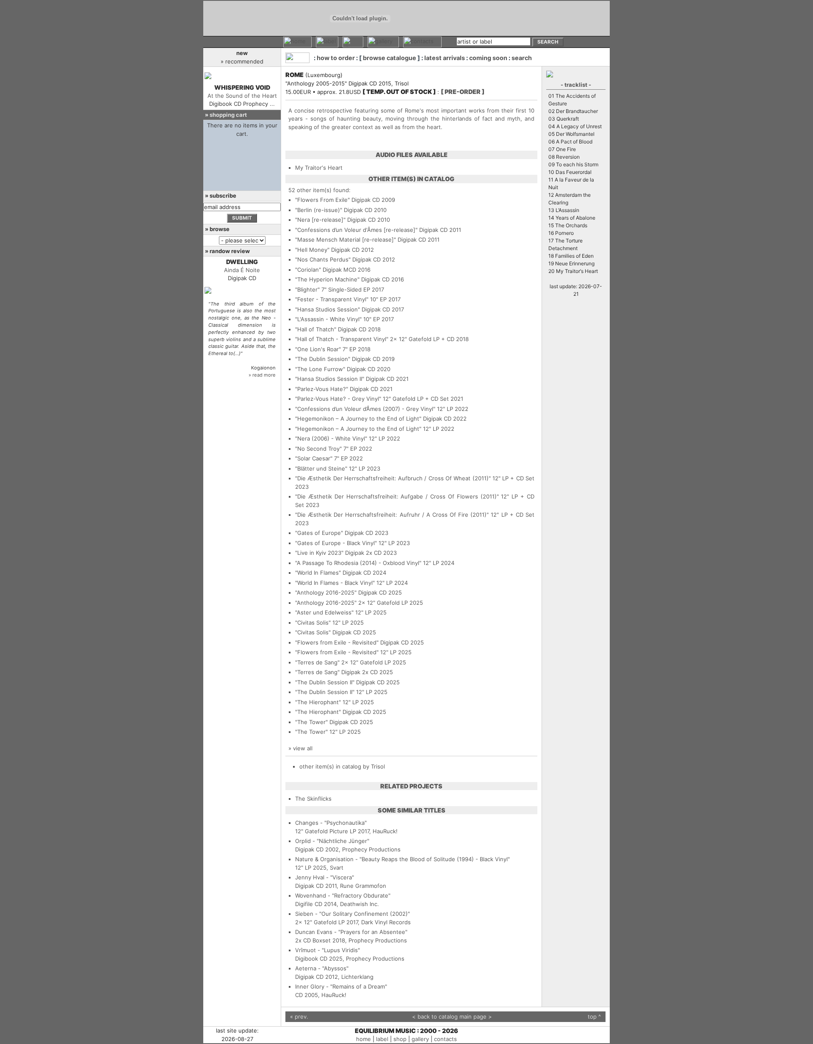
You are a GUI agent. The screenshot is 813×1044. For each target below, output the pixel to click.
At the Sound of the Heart (242, 95)
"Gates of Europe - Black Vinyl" (336, 543)
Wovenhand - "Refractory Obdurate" (342, 895)
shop (399, 1039)
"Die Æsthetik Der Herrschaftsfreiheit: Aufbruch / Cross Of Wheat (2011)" (393, 478)
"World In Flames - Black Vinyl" (335, 582)
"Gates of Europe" (319, 532)
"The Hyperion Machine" (327, 279)
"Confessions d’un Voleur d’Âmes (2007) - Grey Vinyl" (365, 408)
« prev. (299, 1016)
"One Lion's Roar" (318, 349)
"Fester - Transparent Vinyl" (331, 299)
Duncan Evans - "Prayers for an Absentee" (351, 931)
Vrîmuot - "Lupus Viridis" (327, 950)
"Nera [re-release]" (320, 219)
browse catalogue (389, 57)
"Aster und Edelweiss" (324, 612)
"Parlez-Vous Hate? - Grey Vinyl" (338, 398)
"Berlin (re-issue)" (318, 210)
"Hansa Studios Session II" (329, 378)
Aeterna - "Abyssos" (321, 968)
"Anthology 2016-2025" (326, 592)
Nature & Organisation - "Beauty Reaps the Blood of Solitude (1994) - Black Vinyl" (402, 859)
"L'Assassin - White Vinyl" (328, 319)
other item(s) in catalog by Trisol (342, 766)
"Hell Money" (312, 249)
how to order (336, 57)
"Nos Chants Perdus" (323, 259)
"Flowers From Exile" (322, 199)
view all (302, 748)
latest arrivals (444, 57)
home (363, 1039)
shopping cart (228, 114)
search (522, 57)
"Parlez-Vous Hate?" (321, 389)
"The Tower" (311, 722)
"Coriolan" (308, 269)
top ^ (594, 1016)
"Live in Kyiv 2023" (319, 552)
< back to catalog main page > (452, 1016)
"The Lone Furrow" (320, 369)
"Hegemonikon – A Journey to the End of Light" (358, 418)
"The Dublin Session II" (324, 682)
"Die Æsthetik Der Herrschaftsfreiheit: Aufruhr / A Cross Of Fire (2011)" (392, 514)
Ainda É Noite (242, 270)
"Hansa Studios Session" (327, 309)
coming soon (488, 57)
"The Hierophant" (318, 702)
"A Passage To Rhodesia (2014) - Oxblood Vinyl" (358, 562)
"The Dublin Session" (322, 358)
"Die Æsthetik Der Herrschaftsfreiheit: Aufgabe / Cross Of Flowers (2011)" (397, 496)
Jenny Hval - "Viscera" (324, 877)
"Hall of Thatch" (315, 329)
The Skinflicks (313, 798)
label (382, 1039)
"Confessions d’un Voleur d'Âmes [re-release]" (356, 229)
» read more (262, 375)
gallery (420, 1039)
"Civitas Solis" (313, 622)
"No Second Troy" (318, 448)
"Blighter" (307, 289)
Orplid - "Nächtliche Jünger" (332, 840)
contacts (445, 1039)
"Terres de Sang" (317, 662)
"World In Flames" (318, 572)
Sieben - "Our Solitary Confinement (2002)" (352, 913)
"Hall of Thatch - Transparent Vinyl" (341, 339)
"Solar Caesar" (313, 458)
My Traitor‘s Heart (319, 167)
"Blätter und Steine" (321, 468)
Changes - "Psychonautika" (331, 822)
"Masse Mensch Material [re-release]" (345, 239)
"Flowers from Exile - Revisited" (337, 642)
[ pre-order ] (462, 91)
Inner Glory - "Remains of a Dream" (341, 986)
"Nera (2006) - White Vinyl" (331, 438)
